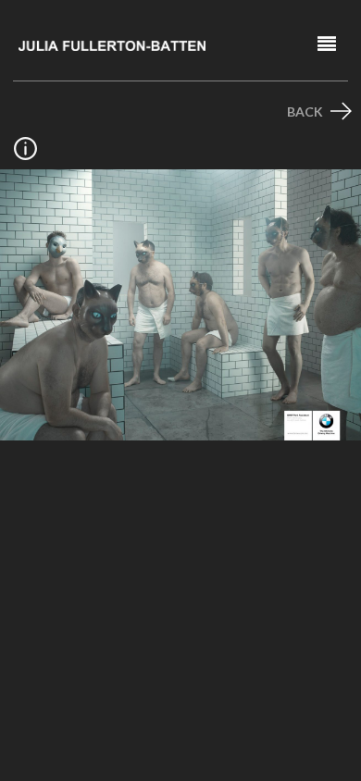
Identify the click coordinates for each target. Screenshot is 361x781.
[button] (326, 44)
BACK (306, 111)
